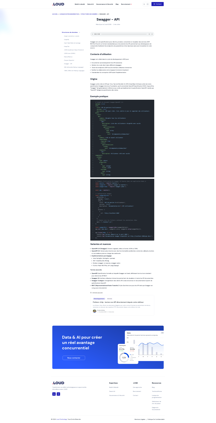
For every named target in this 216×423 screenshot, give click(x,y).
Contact (135, 395)
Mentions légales (140, 419)
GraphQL (66, 39)
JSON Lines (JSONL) (69, 53)
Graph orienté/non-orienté (71, 36)
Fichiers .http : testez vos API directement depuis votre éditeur (118, 302)
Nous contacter (73, 358)
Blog (153, 387)
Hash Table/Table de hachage (72, 43)
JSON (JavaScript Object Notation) (74, 50)
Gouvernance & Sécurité (116, 395)
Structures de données (89, 14)
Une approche (137, 387)
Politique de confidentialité (156, 419)
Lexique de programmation (69, 14)
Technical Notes (157, 391)
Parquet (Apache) (69, 60)
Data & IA (112, 391)
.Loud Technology (61, 419)
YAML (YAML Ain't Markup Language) (74, 70)
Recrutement (137, 391)
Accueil (55, 14)
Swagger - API (68, 63)
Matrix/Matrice (68, 57)
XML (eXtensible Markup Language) (74, 67)
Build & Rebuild (113, 387)
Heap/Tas (66, 46)
